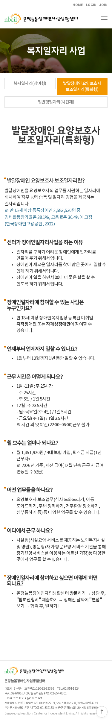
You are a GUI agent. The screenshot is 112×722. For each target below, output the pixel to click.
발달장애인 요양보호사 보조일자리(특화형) (82, 86)
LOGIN (91, 5)
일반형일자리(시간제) (56, 102)
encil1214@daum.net (28, 698)
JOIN (103, 5)
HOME (78, 5)
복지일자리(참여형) (30, 83)
